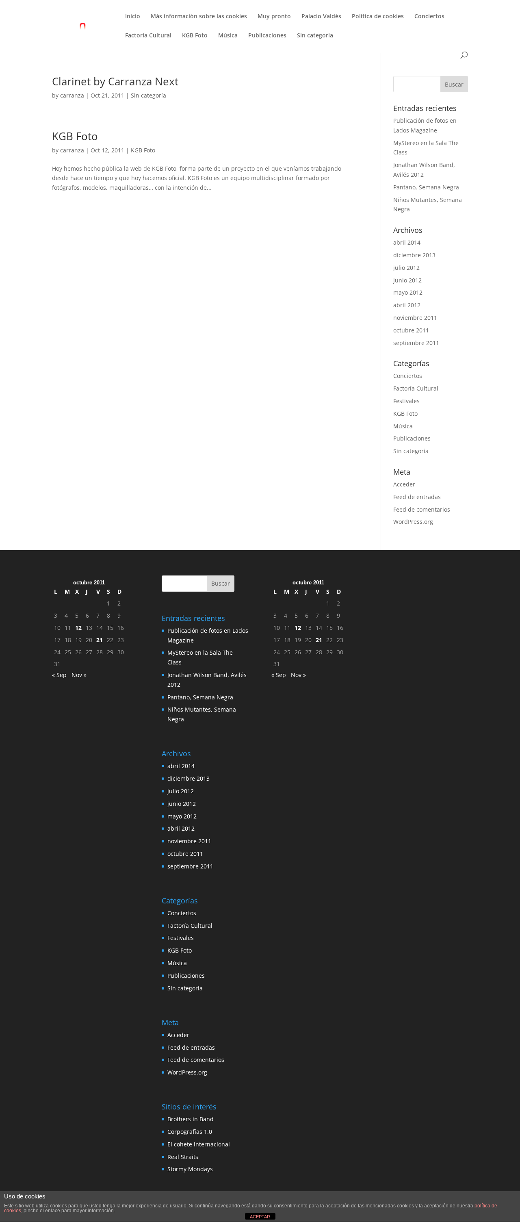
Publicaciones (267, 36)
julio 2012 (406, 267)
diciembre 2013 (414, 255)
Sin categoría (315, 36)
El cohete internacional (198, 1144)
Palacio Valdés (321, 16)
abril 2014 (406, 242)
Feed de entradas (417, 497)
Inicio (132, 16)
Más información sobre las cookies (199, 16)
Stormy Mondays (190, 1169)
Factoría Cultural (148, 36)
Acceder (404, 484)
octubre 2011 (411, 330)
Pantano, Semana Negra (426, 187)
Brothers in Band (190, 1119)
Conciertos (429, 16)
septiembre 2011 (416, 343)
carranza (72, 95)
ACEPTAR (260, 1216)
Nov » (79, 675)
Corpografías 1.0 (189, 1131)
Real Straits (182, 1157)
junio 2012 (407, 280)
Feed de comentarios (421, 509)
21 (99, 640)
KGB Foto (195, 36)
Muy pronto (274, 16)
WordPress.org (413, 521)
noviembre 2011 (415, 317)
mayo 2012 (407, 292)
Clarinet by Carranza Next (115, 81)
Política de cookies (378, 16)
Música (228, 36)
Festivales (406, 401)
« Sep (59, 675)
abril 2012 (406, 305)
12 (78, 628)
